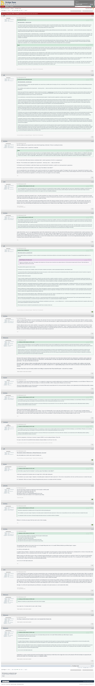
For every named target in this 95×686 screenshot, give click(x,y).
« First (8, 10)
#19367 (92, 316)
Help (92, 4)
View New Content (89, 8)
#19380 (92, 628)
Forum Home (8, 684)
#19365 (92, 213)
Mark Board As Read (20, 684)
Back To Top (3, 684)
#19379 (92, 615)
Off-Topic (12, 8)
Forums (2, 6)
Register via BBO (79, 4)
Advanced (94, 6)
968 (15, 10)
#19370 (92, 393)
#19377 (92, 569)
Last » (26, 10)
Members (7, 6)
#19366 (92, 246)
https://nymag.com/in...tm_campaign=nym (25, 252)
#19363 (92, 141)
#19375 (92, 503)
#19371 (92, 422)
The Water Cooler (18, 8)
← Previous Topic (79, 667)
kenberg (5, 141)
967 (13, 10)
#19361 (92, 15)
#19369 (92, 377)
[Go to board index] (9, 2)
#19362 (92, 75)
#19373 (92, 464)
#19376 (92, 529)
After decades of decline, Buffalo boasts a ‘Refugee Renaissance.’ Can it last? (31, 452)
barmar (5, 464)
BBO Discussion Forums (5, 8)
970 (19, 10)
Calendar (11, 6)
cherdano (5, 422)
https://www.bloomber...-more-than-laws (25, 81)
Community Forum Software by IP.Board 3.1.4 (86, 684)
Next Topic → (92, 667)
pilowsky (5, 485)
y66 (4, 15)
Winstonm (5, 337)
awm (4, 181)
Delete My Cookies (14, 684)
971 (21, 10)
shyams (5, 377)
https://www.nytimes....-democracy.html (24, 22)
